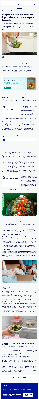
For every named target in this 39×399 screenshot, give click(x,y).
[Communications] (3, 57)
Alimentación (4, 10)
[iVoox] (5, 143)
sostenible (9, 128)
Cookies (9, 389)
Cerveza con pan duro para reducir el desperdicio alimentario (9, 110)
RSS (3, 391)
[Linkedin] (31, 386)
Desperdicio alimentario (13, 10)
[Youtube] (13, 143)
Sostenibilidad (19, 8)
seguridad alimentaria (26, 129)
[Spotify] (9, 143)
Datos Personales (16, 389)
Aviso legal (4, 389)
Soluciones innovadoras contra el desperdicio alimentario (10, 179)
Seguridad (29, 389)
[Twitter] (30, 386)
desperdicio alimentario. (21, 27)
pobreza (19, 246)
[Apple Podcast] (7, 143)
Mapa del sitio (23, 389)
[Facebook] (28, 386)
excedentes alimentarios (26, 163)
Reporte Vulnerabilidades (10, 391)
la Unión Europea (6, 97)
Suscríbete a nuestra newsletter (28, 395)
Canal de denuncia (19, 391)
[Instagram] (34, 386)
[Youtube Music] (11, 143)
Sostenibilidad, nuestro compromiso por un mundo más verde (12, 395)
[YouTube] (33, 386)
